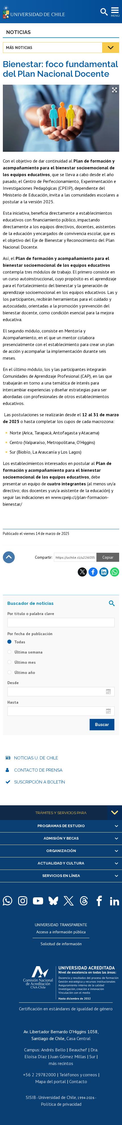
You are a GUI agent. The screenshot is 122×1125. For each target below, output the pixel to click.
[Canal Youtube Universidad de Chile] (38, 901)
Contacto (78, 1081)
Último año (24, 672)
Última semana (28, 652)
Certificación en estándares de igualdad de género (66, 1008)
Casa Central (78, 1038)
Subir (9, 557)
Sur (92, 1056)
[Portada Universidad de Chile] (35, 12)
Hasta (12, 702)
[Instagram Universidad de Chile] (23, 901)
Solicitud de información (61, 943)
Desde (13, 682)
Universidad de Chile (57, 1097)
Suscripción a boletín (39, 782)
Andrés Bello (53, 1050)
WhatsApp (114, 572)
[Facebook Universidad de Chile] (99, 901)
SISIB (31, 1097)
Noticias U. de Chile (36, 758)
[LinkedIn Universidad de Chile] (115, 901)
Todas (19, 641)
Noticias (18, 32)
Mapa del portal (50, 1081)
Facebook (93, 572)
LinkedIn (103, 572)
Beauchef (78, 1050)
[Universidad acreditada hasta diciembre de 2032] (70, 981)
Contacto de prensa (38, 770)
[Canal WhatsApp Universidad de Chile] (7, 901)
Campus (31, 1050)
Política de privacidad (61, 1104)
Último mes (24, 662)
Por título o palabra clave (30, 613)
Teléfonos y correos (78, 1074)
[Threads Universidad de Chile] (84, 901)
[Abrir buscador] (103, 12)
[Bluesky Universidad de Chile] (53, 901)
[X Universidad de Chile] (69, 901)
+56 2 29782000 (39, 1074)
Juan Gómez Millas (68, 1056)
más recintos (61, 1063)
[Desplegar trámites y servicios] (114, 812)
